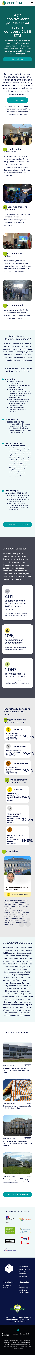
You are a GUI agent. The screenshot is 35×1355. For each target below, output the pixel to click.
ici (17, 383)
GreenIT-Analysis (9, 1347)
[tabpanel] (17, 395)
